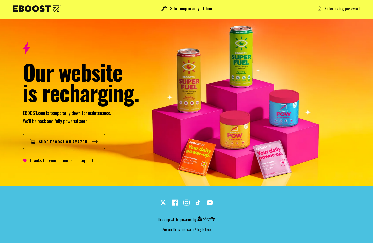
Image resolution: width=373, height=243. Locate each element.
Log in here (204, 229)
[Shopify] (206, 219)
